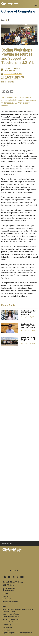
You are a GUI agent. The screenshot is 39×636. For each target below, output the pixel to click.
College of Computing (18, 11)
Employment (6, 599)
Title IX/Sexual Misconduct (11, 619)
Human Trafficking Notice (10, 616)
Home (3, 20)
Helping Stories (7, 82)
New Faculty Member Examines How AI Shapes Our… (28, 312)
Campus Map (9, 590)
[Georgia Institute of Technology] (9, 3)
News (9, 20)
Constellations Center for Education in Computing (12, 78)
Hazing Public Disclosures (11, 622)
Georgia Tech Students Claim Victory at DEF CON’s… (29, 339)
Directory (5, 596)
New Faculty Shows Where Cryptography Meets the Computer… (29, 325)
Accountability (7, 627)
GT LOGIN (15, 570)
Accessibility (6, 624)
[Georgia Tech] (12, 549)
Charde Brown (9, 70)
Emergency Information (10, 601)
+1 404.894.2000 (10, 588)
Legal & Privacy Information (11, 614)
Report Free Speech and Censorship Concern (17, 632)
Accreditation (6, 630)
